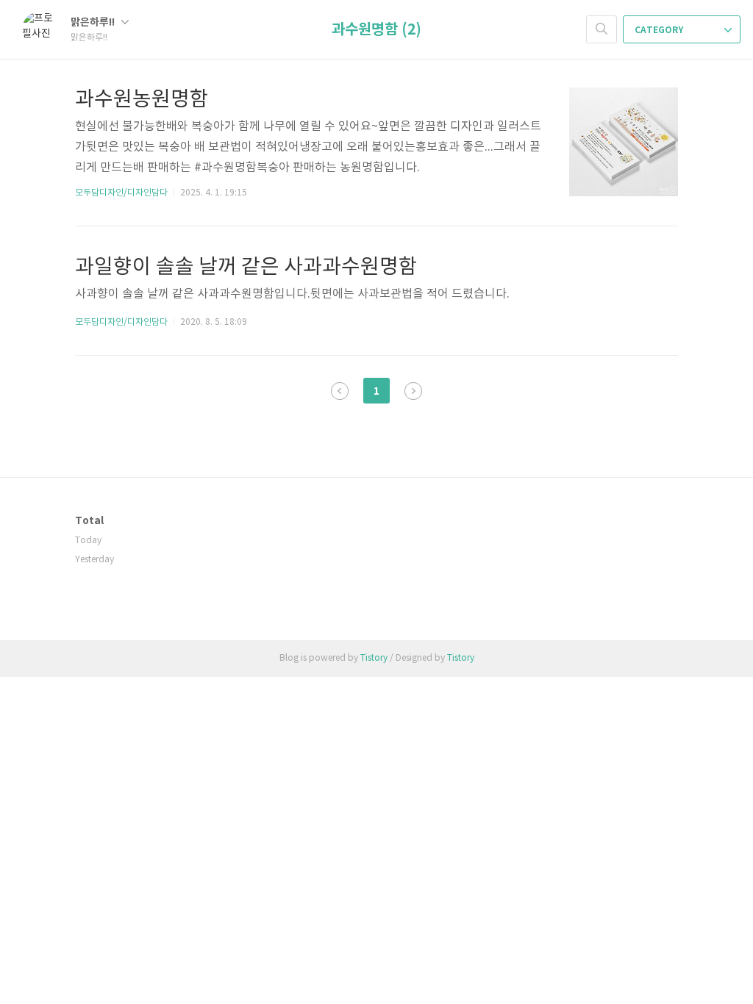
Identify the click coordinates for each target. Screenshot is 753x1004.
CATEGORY (660, 30)
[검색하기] (601, 29)
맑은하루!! (94, 22)
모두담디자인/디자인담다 (121, 193)
